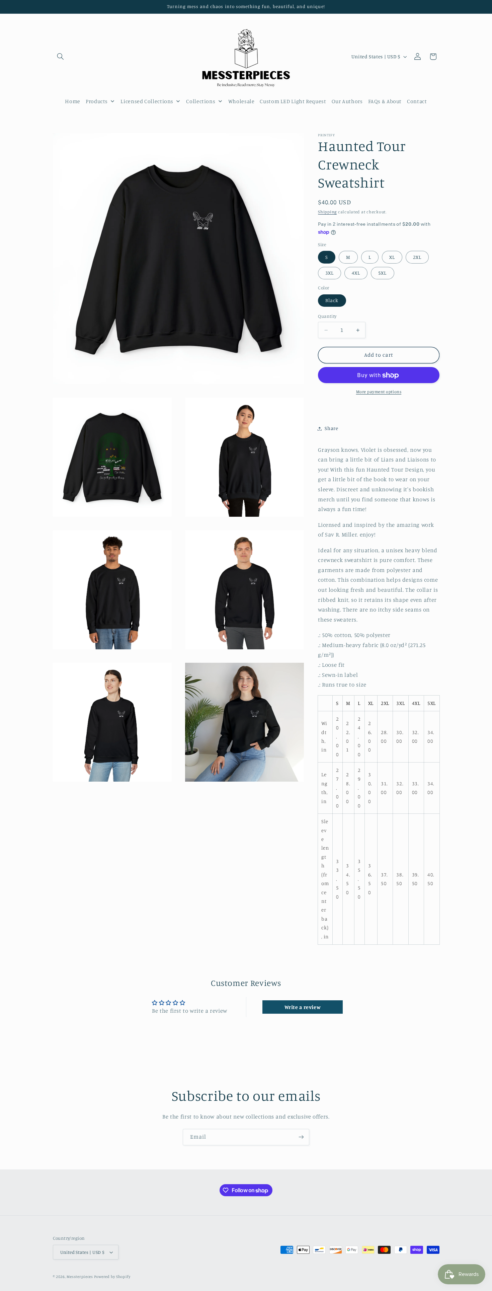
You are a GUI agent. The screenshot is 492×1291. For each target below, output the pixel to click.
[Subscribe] (301, 1137)
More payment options (379, 392)
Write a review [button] (302, 1007)
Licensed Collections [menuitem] (146, 101)
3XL (329, 273)
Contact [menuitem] (417, 101)
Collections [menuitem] (200, 101)
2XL (417, 257)
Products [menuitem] (97, 101)
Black (331, 300)
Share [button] (331, 428)
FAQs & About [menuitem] (385, 101)
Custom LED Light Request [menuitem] (293, 101)
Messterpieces (80, 1276)
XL (392, 257)
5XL (382, 273)
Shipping (327, 212)
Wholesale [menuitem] (241, 101)
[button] (60, 56)
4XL (356, 273)
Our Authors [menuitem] (347, 101)
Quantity (327, 316)
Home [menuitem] (72, 101)
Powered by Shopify (112, 1276)
